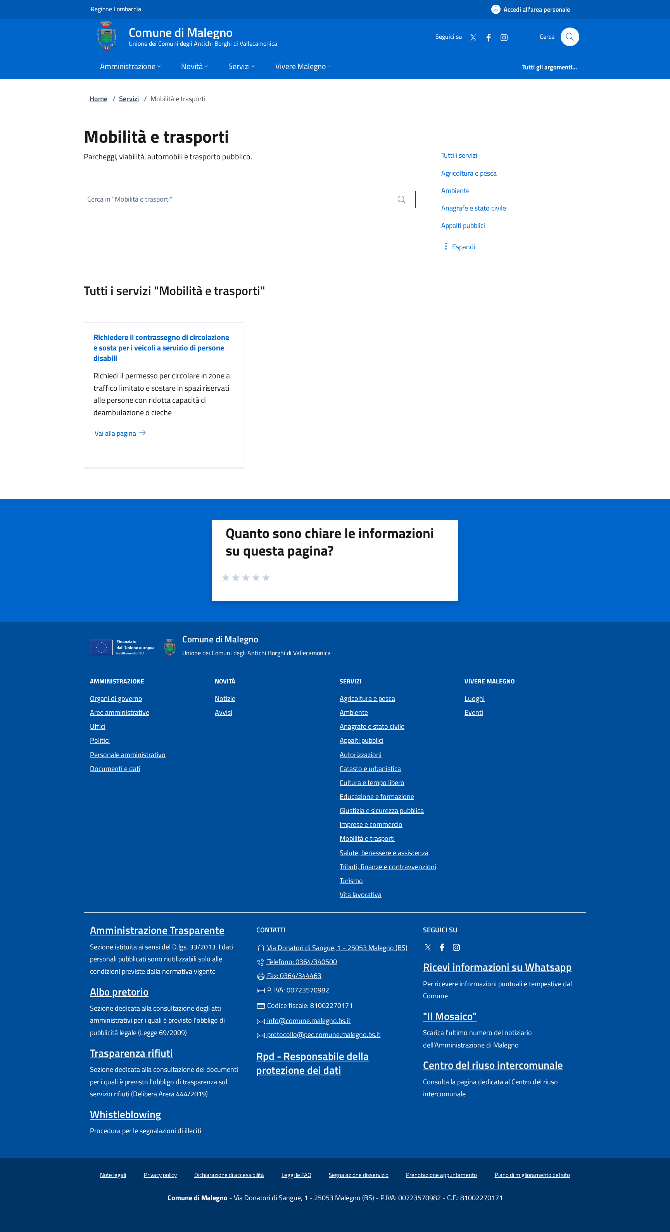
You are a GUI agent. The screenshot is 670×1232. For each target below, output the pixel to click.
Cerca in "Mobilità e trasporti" (130, 199)
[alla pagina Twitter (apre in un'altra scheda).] (470, 37)
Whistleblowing (125, 1114)
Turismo (351, 880)
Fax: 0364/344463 (293, 975)
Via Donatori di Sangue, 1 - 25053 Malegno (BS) (339, 947)
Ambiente (354, 712)
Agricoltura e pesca (367, 698)
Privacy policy (160, 1174)
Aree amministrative (119, 712)
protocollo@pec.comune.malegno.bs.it (323, 1034)
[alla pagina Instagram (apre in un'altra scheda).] (501, 37)
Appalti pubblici (361, 740)
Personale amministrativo (128, 754)
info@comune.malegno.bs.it (308, 1020)
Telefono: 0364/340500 (301, 961)
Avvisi (223, 712)
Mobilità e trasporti (367, 838)
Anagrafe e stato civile (372, 726)
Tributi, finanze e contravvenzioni (388, 866)
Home (98, 98)
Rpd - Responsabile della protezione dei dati (312, 1063)
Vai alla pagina (116, 433)
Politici (100, 740)
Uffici (97, 726)
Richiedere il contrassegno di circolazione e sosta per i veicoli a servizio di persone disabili (161, 347)
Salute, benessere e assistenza (384, 852)
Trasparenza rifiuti (131, 1053)
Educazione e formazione (377, 796)
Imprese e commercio (371, 824)
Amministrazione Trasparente (157, 930)
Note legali (113, 1174)
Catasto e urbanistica (370, 768)
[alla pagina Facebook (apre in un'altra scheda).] (485, 37)
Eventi (474, 712)
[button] (458, 247)
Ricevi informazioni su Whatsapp (497, 967)
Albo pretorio (119, 992)
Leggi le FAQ (296, 1174)
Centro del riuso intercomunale (493, 1065)
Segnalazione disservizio (359, 1174)
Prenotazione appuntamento (441, 1174)
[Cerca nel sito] (570, 37)
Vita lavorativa (361, 894)
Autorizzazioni (361, 754)
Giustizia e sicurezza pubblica (382, 810)
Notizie (225, 698)
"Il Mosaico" (450, 1016)
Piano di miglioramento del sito (532, 1174)
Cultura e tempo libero (372, 782)
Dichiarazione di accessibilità (229, 1174)
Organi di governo (116, 698)
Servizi (129, 98)
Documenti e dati (115, 768)
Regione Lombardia (116, 9)
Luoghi (475, 698)
